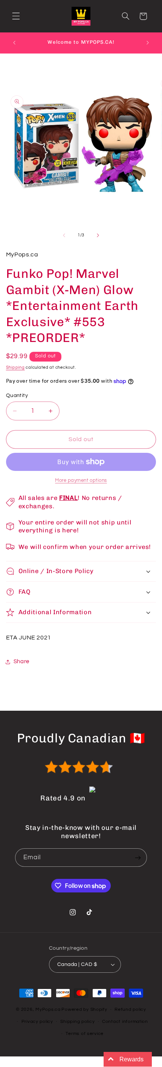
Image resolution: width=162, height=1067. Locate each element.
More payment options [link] (81, 480)
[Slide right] (98, 235)
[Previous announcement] (14, 42)
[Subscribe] (138, 857)
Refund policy (130, 1009)
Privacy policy (37, 1021)
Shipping (15, 367)
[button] (15, 16)
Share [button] (21, 661)
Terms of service (85, 1034)
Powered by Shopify (84, 1009)
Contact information (125, 1021)
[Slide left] (64, 235)
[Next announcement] (147, 42)
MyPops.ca (48, 1009)
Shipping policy (77, 1021)
